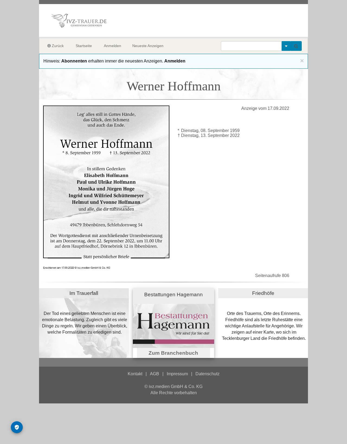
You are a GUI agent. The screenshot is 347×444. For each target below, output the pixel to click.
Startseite (84, 46)
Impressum (177, 373)
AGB (154, 373)
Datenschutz (207, 373)
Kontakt (135, 373)
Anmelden (112, 46)
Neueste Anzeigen (147, 46)
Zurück (57, 46)
